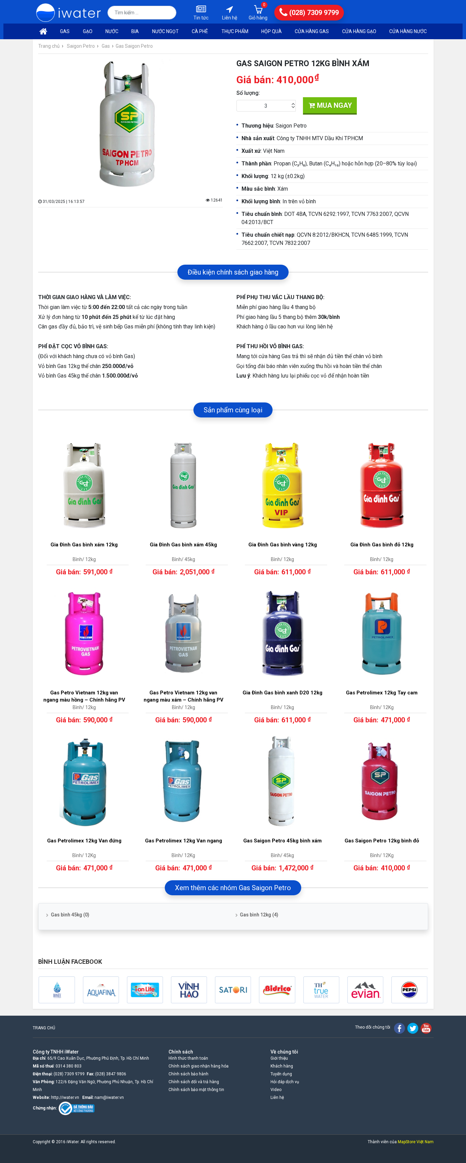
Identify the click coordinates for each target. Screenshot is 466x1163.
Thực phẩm (234, 31)
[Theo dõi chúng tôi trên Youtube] (426, 1028)
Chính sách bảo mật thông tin (196, 1089)
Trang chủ (49, 46)
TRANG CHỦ (44, 1028)
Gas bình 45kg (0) (70, 914)
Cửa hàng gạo (359, 31)
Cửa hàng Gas (312, 31)
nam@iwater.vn (109, 1097)
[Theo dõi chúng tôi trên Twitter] (413, 1028)
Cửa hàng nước (408, 31)
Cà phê (200, 31)
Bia (135, 31)
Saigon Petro (81, 46)
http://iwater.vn (65, 1097)
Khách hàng (282, 1066)
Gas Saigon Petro (134, 46)
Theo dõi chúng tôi (372, 1027)
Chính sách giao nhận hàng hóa (199, 1066)
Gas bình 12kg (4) (259, 914)
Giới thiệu (279, 1058)
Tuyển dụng (281, 1074)
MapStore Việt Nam (416, 1141)
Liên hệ (277, 1097)
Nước (111, 31)
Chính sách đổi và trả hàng (194, 1081)
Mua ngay (333, 105)
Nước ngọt (165, 31)
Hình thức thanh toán (188, 1058)
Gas (65, 31)
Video (276, 1089)
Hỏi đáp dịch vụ (285, 1081)
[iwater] (68, 12)
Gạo (87, 31)
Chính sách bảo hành (188, 1074)
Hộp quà (271, 31)
